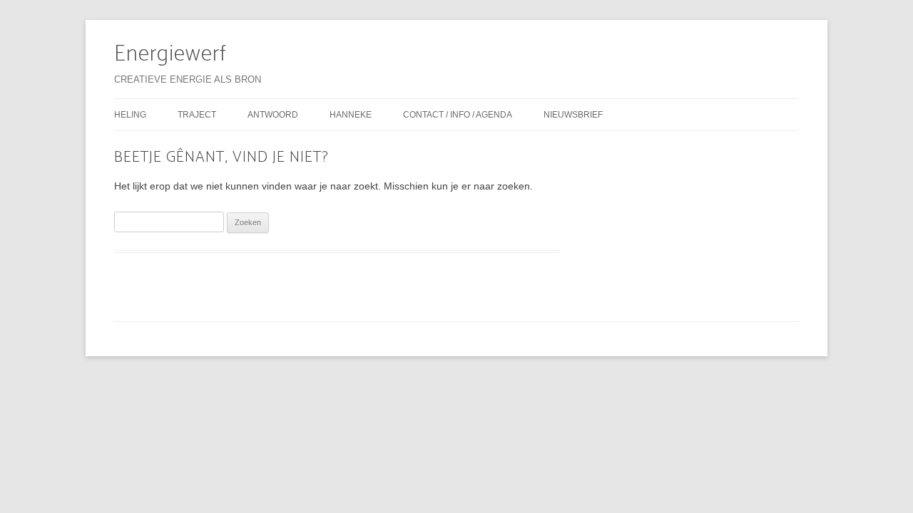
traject (197, 115)
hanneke (351, 115)
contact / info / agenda (457, 115)
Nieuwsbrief (573, 115)
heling (130, 115)
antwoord (273, 115)
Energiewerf (170, 54)
